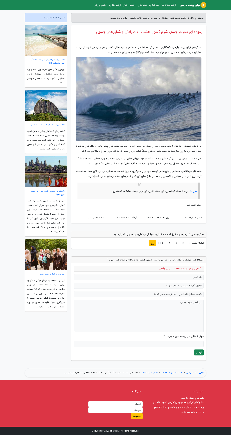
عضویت (137, 416)
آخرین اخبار (129, 5)
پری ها (193, 191)
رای (152, 243)
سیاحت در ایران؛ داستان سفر (52, 274)
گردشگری (154, 5)
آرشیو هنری (115, 5)
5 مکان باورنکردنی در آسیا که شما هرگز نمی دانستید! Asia (48, 61)
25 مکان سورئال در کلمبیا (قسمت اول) (48, 124)
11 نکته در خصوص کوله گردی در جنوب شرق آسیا (48, 192)
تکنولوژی (142, 5)
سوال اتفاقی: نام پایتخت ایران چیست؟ (183, 336)
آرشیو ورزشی (100, 5)
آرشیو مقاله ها (168, 5)
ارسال (199, 352)
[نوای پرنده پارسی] (193, 5)
